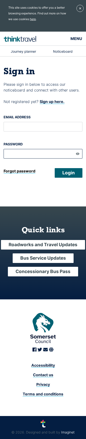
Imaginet (68, 432)
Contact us (43, 374)
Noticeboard (63, 51)
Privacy (43, 384)
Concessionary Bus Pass (43, 271)
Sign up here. (52, 101)
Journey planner (23, 51)
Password (13, 144)
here (33, 19)
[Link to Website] (51, 350)
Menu (76, 38)
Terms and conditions (43, 394)
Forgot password (19, 171)
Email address (17, 117)
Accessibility (43, 365)
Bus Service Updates (43, 258)
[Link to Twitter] (40, 350)
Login (68, 173)
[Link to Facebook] (35, 350)
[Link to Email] (46, 350)
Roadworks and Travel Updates (43, 244)
